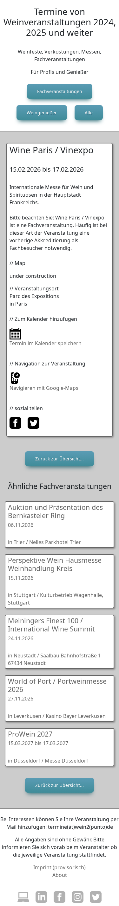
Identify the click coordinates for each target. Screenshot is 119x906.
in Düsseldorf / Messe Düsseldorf (48, 746)
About (59, 874)
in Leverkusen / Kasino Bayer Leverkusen (57, 697)
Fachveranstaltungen (59, 91)
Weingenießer (42, 113)
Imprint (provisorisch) (59, 867)
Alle (89, 113)
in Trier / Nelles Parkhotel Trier (55, 524)
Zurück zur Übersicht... (59, 459)
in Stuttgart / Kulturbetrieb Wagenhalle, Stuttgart (55, 580)
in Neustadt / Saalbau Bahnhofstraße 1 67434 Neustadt (54, 641)
